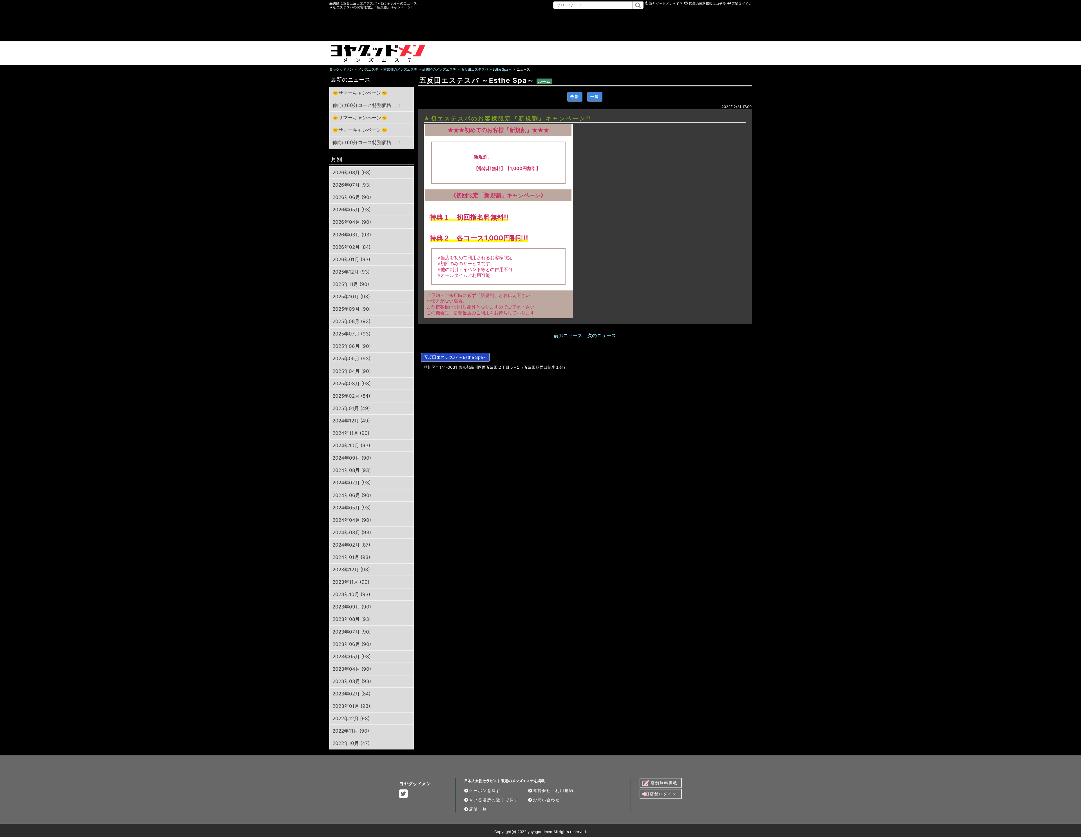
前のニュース (568, 335)
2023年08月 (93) (351, 619)
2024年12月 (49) (351, 421)
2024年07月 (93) (351, 482)
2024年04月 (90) (351, 520)
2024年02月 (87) (351, 545)
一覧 (594, 96)
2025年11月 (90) (350, 284)
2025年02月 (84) (351, 396)
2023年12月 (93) (351, 569)
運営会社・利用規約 (553, 790)
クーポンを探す (485, 790)
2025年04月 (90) (351, 371)
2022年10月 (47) (351, 743)
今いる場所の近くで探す (494, 799)
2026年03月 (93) (351, 235)
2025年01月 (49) (351, 408)
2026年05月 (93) (351, 209)
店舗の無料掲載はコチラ (707, 3)
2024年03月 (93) (351, 532)
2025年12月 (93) (351, 272)
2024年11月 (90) (350, 433)
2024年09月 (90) (351, 458)
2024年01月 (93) (351, 557)
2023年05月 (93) (351, 656)
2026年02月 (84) (351, 247)
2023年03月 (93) (351, 681)
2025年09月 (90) (351, 309)
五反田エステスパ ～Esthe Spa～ (455, 357)
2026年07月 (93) (351, 185)
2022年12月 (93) (351, 718)
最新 (574, 96)
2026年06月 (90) (351, 197)
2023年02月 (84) (351, 694)
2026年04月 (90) (351, 222)
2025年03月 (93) (351, 383)
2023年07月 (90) (351, 632)
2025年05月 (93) (351, 358)
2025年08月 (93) (351, 321)
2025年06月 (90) (351, 346)
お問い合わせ (546, 799)
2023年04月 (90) (351, 669)
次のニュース (601, 335)
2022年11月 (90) (350, 731)
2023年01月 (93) (351, 706)
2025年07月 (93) (351, 334)
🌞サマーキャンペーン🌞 (359, 93)
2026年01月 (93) (351, 259)
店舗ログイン (741, 3)
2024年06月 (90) (351, 495)
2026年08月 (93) (351, 172)
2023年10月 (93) (351, 594)
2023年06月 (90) (351, 644)
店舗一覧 (478, 809)
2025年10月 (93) (351, 296)
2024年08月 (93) (351, 470)
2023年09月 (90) (351, 607)
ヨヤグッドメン (415, 783)
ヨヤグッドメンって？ (666, 3)
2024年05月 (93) (351, 508)
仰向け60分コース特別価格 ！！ (367, 105)
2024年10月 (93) (351, 445)
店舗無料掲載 (664, 782)
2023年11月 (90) (350, 582)
